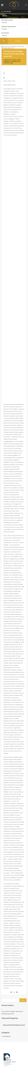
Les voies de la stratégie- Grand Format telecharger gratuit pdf (12, 1013)
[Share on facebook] (11, 992)
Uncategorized (15, 61)
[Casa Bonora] (14, 8)
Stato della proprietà (7, 20)
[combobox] (14, 23)
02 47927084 (7, 11)
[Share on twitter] (14, 992)
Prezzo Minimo (5, 33)
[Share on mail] (17, 992)
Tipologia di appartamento (8, 26)
